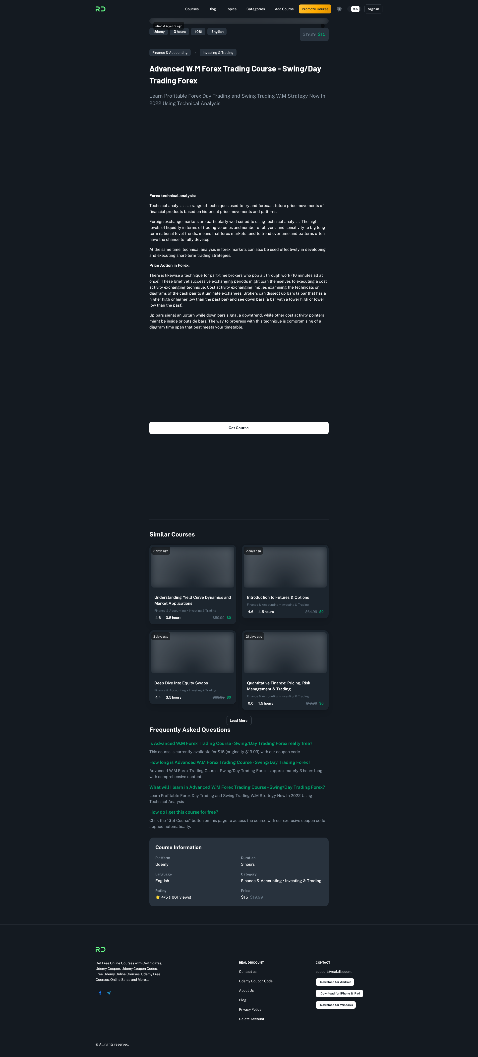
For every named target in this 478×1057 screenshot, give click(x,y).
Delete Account (251, 1019)
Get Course (239, 428)
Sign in (373, 9)
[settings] (339, 9)
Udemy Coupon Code (256, 981)
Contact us (247, 972)
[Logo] (101, 9)
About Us (246, 990)
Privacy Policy (250, 1009)
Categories (255, 9)
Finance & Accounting (170, 53)
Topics (231, 9)
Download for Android (335, 982)
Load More (238, 721)
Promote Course (315, 9)
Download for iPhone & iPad (340, 993)
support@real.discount (334, 972)
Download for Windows (336, 1005)
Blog (212, 9)
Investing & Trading (218, 53)
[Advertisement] (239, 148)
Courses (192, 9)
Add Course (284, 9)
